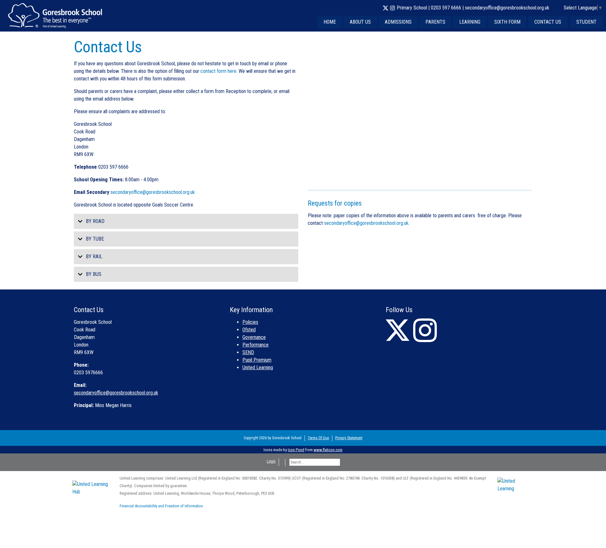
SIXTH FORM (507, 22)
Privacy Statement (348, 438)
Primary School (412, 8)
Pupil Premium (256, 360)
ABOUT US (360, 22)
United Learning (257, 367)
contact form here (218, 71)
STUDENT (586, 22)
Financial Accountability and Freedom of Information (161, 506)
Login (271, 461)
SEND (248, 352)
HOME (330, 22)
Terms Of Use (318, 438)
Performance (255, 345)
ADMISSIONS (398, 22)
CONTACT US (547, 22)
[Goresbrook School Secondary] (55, 15)
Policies (250, 322)
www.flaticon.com (328, 449)
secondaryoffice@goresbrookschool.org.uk (507, 8)
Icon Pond (296, 449)
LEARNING (469, 22)
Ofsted (249, 330)
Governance (254, 337)
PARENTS (435, 22)
